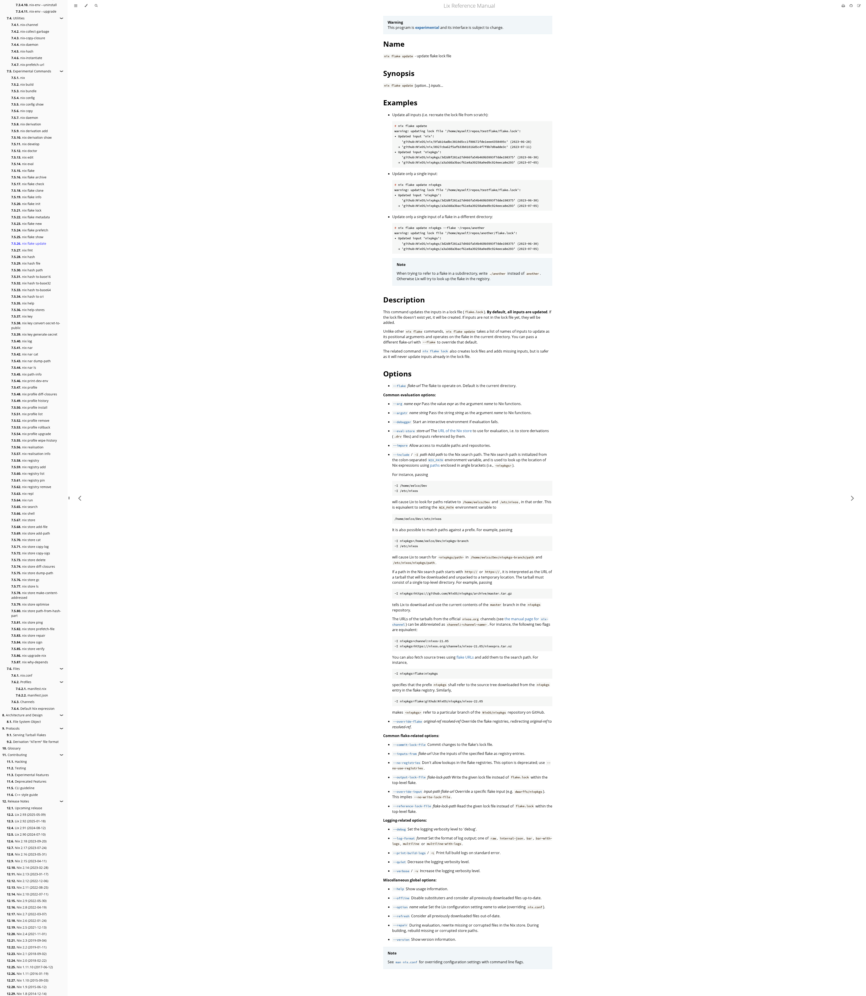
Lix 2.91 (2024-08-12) (26, 828)
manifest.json (32, 695)
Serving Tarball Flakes (26, 735)
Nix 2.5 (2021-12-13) (26, 927)
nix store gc (25, 580)
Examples (400, 102)
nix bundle (24, 91)
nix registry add (28, 467)
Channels (23, 702)
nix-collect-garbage (30, 31)
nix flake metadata (30, 217)
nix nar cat (24, 354)
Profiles (21, 682)
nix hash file (25, 263)
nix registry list (27, 473)
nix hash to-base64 (31, 290)
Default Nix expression (33, 708)
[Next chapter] (852, 498)
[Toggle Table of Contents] (76, 5)
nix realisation (27, 447)
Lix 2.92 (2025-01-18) (26, 821)
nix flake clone (27, 190)
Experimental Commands (29, 71)
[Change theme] (86, 5)
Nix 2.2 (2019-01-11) (26, 947)
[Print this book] (844, 5)
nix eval (22, 164)
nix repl (22, 493)
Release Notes (15, 801)
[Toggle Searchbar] (96, 5)
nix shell (23, 513)
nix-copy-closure (28, 38)
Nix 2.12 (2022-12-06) (27, 881)
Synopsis (399, 73)
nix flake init (25, 204)
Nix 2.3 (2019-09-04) (26, 940)
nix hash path (27, 270)
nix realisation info (30, 454)
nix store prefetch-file (33, 629)
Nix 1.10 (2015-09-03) (27, 980)
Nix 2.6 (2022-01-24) (26, 920)
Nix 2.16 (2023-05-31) (26, 854)
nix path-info (26, 374)
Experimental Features (28, 775)
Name (394, 44)
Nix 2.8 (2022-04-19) (26, 907)
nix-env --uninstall (36, 5)
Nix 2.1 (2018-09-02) (26, 954)
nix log (21, 341)
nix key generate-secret (34, 334)
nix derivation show (31, 137)
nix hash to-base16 (31, 276)
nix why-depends (29, 662)
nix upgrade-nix (28, 655)
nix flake (23, 170)
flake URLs (465, 657)
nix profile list (27, 414)
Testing (16, 768)
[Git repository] (851, 5)
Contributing (14, 755)
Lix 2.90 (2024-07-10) (26, 834)
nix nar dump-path (31, 361)
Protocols (11, 728)
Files (13, 668)
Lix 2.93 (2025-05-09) (26, 814)
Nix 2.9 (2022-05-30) (26, 901)
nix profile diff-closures (34, 394)
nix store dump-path (32, 573)
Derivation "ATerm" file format (33, 742)
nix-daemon (24, 44)
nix (18, 78)
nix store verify (27, 649)
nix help (22, 303)
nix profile (24, 387)
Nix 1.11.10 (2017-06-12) (30, 967)
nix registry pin (28, 480)
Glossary (11, 748)
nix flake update (28, 243)
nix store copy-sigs (30, 553)
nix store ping (27, 622)
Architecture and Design (22, 715)
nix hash (23, 257)
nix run (22, 500)
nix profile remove (30, 420)
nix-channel (24, 25)
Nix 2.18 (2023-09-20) (26, 841)
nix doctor (24, 151)
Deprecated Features (26, 781)
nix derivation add (29, 131)
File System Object (24, 721)
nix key (21, 316)
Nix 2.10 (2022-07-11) (27, 894)
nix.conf (21, 675)
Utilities (16, 18)
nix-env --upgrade (36, 11)
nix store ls (25, 586)
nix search (24, 507)
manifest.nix (31, 689)
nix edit (22, 157)
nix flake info (26, 197)
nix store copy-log (30, 546)
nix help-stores (28, 310)
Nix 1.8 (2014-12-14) (26, 993)
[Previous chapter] (79, 498)
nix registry (25, 460)
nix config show (27, 104)
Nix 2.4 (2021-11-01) (26, 934)
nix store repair (28, 635)
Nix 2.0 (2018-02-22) (26, 960)
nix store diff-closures (33, 566)
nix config (23, 98)
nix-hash (22, 51)
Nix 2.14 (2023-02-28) (27, 867)
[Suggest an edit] (859, 5)
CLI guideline (21, 788)
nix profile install (29, 407)
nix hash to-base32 (31, 283)
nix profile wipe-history (34, 440)
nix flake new (26, 223)
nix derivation (26, 124)
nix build (22, 84)
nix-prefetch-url (27, 64)
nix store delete (28, 560)
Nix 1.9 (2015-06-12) (26, 987)
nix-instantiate (26, 58)
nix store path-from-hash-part (36, 613)
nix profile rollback (30, 427)
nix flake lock (26, 210)
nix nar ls (23, 367)
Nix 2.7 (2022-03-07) (26, 914)
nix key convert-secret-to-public (35, 325)
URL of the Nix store (455, 430)
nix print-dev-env (29, 381)
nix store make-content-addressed (34, 595)
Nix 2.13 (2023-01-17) (27, 874)
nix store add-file (29, 527)
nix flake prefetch (29, 230)
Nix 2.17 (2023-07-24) (26, 848)
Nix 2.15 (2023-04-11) (26, 861)
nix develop (25, 144)
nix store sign (26, 642)
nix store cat (26, 540)
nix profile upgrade (31, 434)
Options (397, 373)
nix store (23, 520)
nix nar (22, 348)
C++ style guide (22, 795)
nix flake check (27, 184)
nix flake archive (28, 177)
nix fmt (22, 250)
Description (404, 299)
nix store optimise (30, 604)
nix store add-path (30, 533)
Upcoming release (24, 808)
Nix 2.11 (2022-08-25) (27, 887)
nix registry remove (31, 487)
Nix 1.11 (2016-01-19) (27, 973)
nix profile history (29, 401)
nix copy (22, 111)
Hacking (17, 761)
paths (435, 465)
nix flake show (27, 237)
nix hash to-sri (27, 296)
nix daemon (24, 117)
